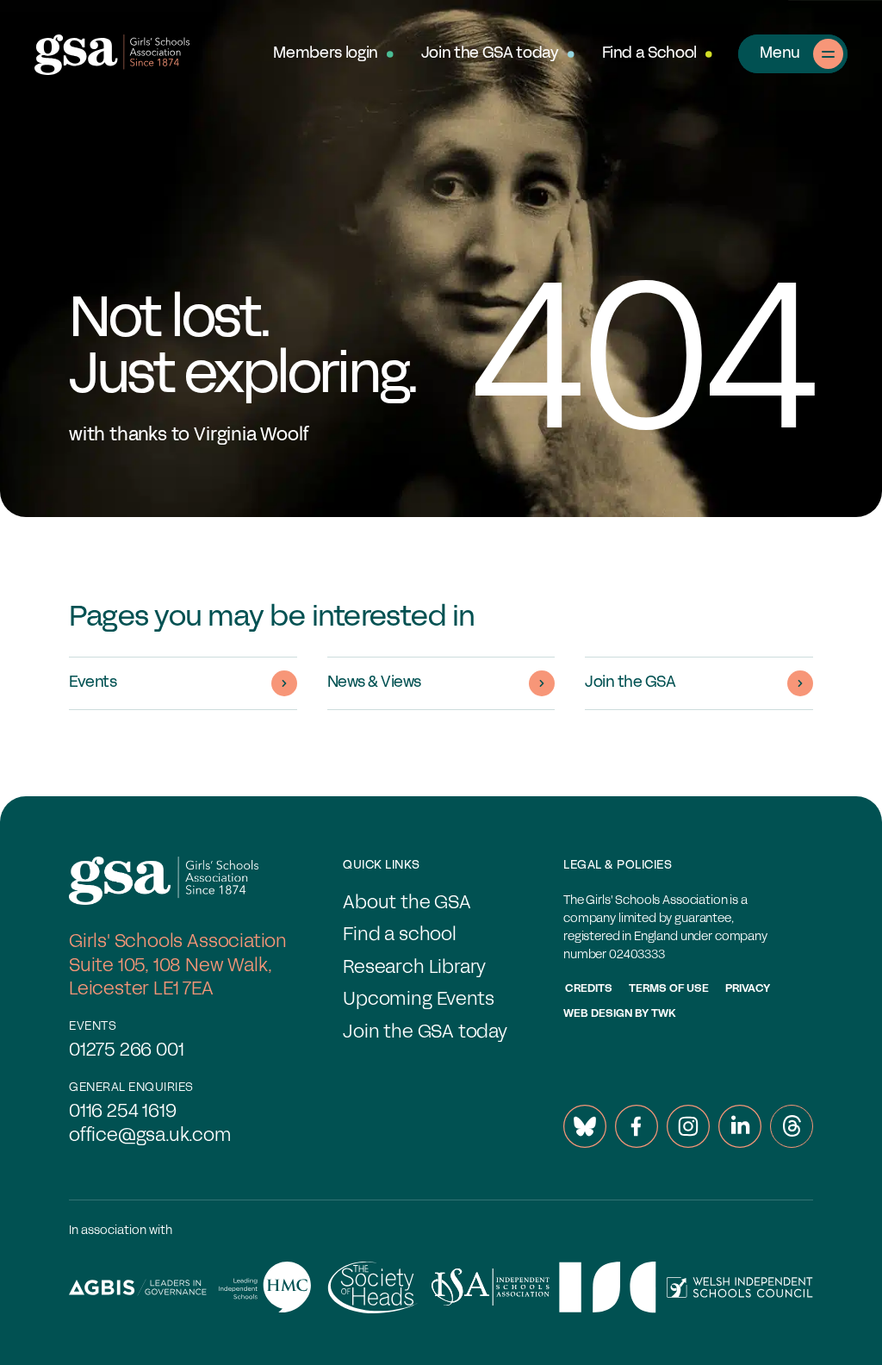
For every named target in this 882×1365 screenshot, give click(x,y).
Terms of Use (669, 989)
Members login (325, 54)
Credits (588, 989)
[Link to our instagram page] (688, 1126)
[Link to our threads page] (791, 1126)
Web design (597, 1014)
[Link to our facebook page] (636, 1126)
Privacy (747, 989)
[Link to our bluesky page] (584, 1126)
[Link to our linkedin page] (739, 1126)
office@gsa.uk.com (150, 1136)
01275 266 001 (126, 1051)
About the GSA (407, 903)
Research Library (414, 968)
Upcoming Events (418, 1000)
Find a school (400, 935)
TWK (663, 1014)
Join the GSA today (490, 54)
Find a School (649, 54)
